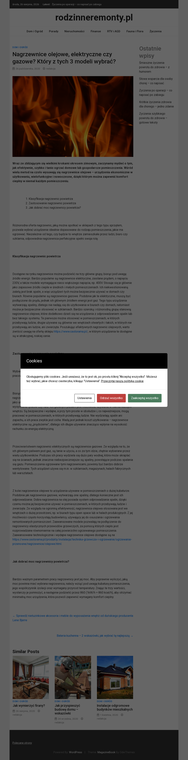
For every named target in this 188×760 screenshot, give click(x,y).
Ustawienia (84, 398)
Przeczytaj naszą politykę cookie (122, 381)
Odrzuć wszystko (111, 398)
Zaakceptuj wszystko (144, 398)
